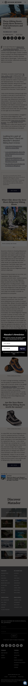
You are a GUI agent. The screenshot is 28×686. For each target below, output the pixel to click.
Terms (17, 352)
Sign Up (22, 349)
